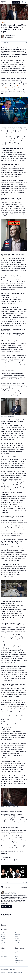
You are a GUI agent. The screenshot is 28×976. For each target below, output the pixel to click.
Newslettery (17, 940)
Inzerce (16, 954)
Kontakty (17, 958)
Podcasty (17, 938)
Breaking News (18, 942)
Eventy (16, 951)
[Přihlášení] (22, 2)
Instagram (10, 972)
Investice (3, 932)
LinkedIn (15, 972)
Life (2, 940)
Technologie (3, 938)
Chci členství (16, 2)
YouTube (20, 972)
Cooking (3, 942)
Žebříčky (3, 944)
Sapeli (14, 48)
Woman (16, 936)
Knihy (2, 954)
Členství (16, 953)
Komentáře (17, 934)
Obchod (2, 953)
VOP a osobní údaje (19, 960)
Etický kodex (17, 962)
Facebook (3, 972)
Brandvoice (17, 944)
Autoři (2, 951)
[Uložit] (26, 42)
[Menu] (25, 2)
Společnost (3, 936)
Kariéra (16, 956)
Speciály (17, 932)
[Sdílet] (24, 42)
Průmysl (2, 934)
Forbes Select (4, 956)
